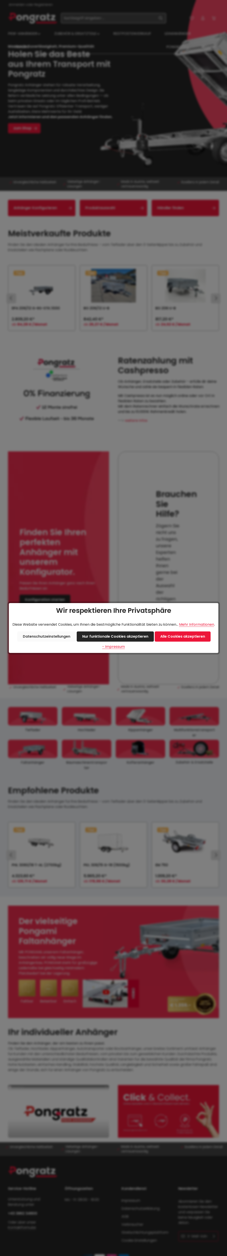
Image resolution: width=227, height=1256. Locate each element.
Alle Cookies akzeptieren (182, 636)
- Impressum (113, 646)
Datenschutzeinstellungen (46, 636)
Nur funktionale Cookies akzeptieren (115, 636)
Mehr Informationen (196, 624)
